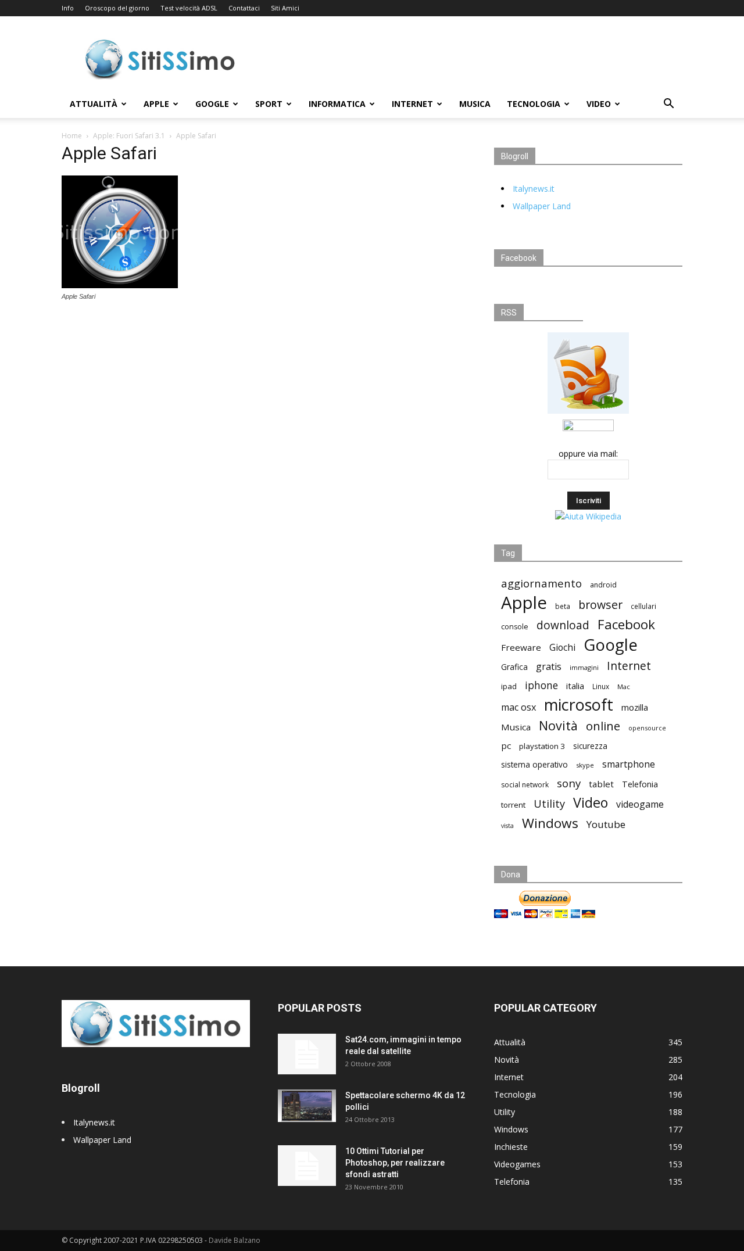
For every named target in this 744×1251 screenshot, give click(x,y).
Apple (156, 103)
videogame (640, 804)
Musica (475, 103)
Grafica (514, 666)
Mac (623, 686)
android (603, 585)
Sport (268, 103)
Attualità (93, 103)
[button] (668, 104)
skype (585, 765)
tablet (601, 784)
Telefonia (640, 784)
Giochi (562, 647)
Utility (549, 804)
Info (68, 7)
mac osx (518, 707)
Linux (600, 686)
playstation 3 (542, 746)
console (514, 627)
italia (575, 685)
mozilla (634, 707)
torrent (513, 805)
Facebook (626, 624)
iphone (541, 685)
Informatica (337, 103)
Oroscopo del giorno (117, 7)
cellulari (643, 606)
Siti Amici (285, 7)
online (603, 726)
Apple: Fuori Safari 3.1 (129, 136)
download (562, 625)
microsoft (578, 704)
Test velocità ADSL (188, 7)
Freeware (521, 647)
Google (212, 103)
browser (600, 604)
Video (598, 103)
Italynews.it (534, 188)
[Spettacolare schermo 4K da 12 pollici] (307, 1105)
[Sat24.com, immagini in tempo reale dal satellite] (307, 1054)
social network (525, 785)
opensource (647, 727)
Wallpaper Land (542, 206)
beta (562, 606)
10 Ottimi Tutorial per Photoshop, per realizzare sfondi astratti (395, 1162)
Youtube (605, 824)
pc (506, 745)
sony (569, 783)
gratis (548, 667)
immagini (584, 667)
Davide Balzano (234, 1240)
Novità (558, 725)
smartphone (628, 764)
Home (72, 136)
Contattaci (244, 7)
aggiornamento (541, 583)
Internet (412, 103)
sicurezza (590, 746)
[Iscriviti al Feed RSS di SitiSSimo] (588, 413)
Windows (550, 823)
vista (507, 826)
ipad (509, 686)
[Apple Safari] (120, 285)
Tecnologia (533, 103)
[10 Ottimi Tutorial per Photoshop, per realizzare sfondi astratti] (307, 1165)
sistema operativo (534, 764)
